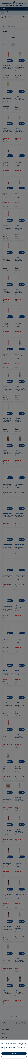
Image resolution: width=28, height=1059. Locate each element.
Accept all (14, 1053)
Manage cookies (14, 1056)
